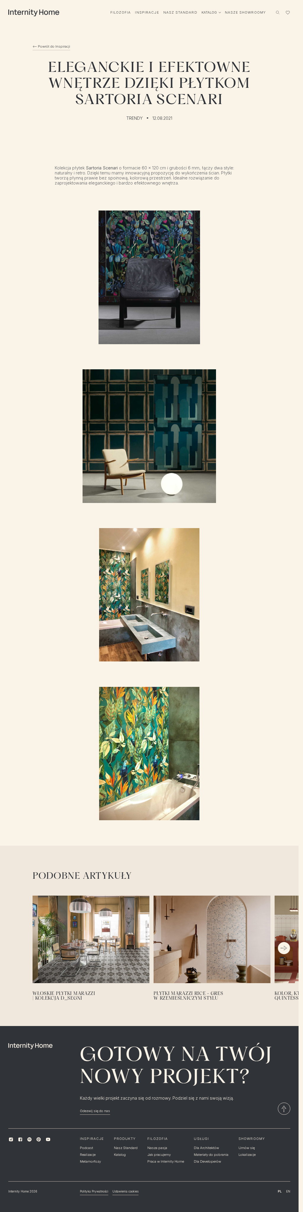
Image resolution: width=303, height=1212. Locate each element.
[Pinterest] (38, 1139)
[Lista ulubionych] (287, 12)
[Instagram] (10, 1139)
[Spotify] (29, 1139)
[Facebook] (20, 1139)
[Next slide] (284, 948)
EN (288, 1191)
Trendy (134, 118)
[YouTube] (47, 1139)
